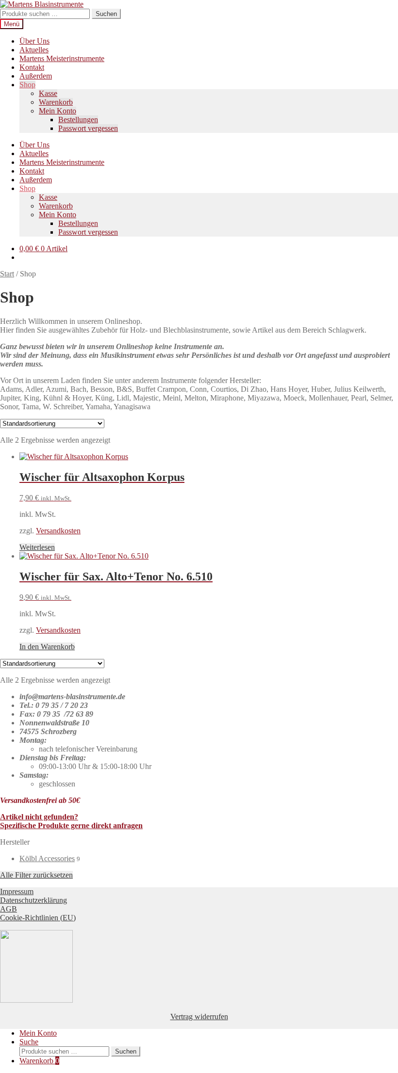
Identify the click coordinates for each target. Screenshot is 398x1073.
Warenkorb (56, 102)
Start (7, 274)
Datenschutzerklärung (33, 900)
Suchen (106, 13)
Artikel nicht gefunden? (39, 817)
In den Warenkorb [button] (47, 646)
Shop (27, 84)
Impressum (16, 891)
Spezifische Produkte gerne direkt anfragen (71, 825)
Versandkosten (58, 531)
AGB (8, 909)
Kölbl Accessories (47, 858)
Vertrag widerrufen (199, 1016)
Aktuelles (34, 50)
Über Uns (34, 41)
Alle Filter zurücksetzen (36, 875)
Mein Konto (57, 111)
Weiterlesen (37, 547)
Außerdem (35, 76)
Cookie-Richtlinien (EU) (38, 917)
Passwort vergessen (88, 128)
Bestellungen (78, 119)
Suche (28, 1042)
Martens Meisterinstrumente (61, 58)
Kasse (48, 93)
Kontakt (31, 67)
